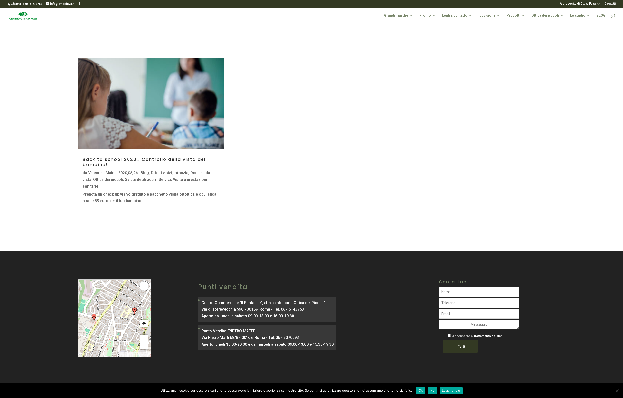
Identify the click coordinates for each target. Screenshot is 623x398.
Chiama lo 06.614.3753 (26, 4)
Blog (145, 173)
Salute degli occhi (141, 179)
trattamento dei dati (488, 336)
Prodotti (513, 15)
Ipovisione (486, 15)
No (432, 390)
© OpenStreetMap (140, 354)
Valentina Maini (101, 173)
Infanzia (181, 173)
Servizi (165, 179)
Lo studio (577, 15)
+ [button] (144, 338)
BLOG (600, 15)
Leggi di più (451, 390)
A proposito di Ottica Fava (578, 3)
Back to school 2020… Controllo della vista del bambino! (144, 162)
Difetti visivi (161, 173)
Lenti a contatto (454, 15)
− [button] (144, 346)
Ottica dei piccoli (545, 15)
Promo (425, 15)
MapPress (125, 354)
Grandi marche (396, 15)
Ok (421, 390)
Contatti (610, 3)
